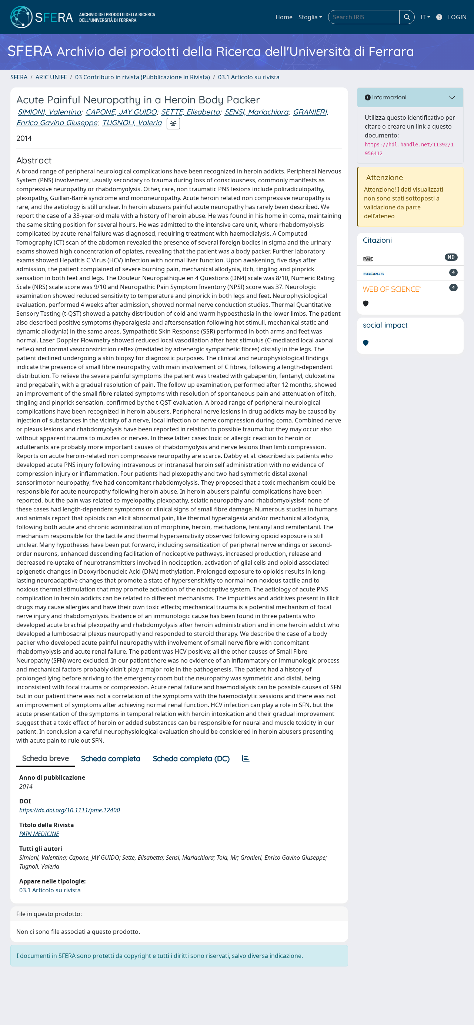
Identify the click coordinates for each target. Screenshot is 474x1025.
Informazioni (388, 97)
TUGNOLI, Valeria (131, 122)
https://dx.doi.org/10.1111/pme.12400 (69, 810)
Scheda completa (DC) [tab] (191, 758)
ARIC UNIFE (51, 77)
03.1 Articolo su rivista (249, 77)
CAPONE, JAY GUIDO (121, 111)
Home (284, 17)
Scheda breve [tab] (45, 758)
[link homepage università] (82, 17)
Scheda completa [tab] (110, 758)
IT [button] (423, 17)
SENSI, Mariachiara (256, 111)
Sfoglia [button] (308, 17)
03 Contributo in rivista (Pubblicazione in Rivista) (142, 77)
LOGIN (457, 17)
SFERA (18, 77)
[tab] (246, 758)
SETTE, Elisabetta (190, 111)
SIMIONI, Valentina (49, 111)
